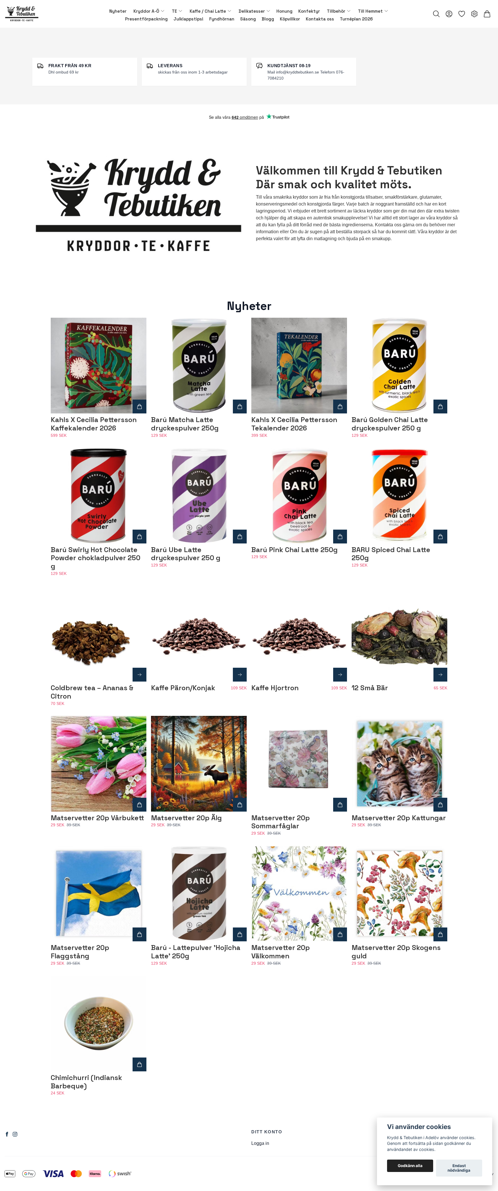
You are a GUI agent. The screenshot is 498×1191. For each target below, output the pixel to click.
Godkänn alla (410, 1166)
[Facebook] (7, 1134)
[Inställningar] (474, 14)
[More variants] (139, 675)
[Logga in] (449, 14)
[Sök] (436, 14)
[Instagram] (15, 1134)
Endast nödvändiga (459, 1168)
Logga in (260, 1143)
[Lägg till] (139, 406)
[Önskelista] (461, 14)
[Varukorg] (487, 14)
